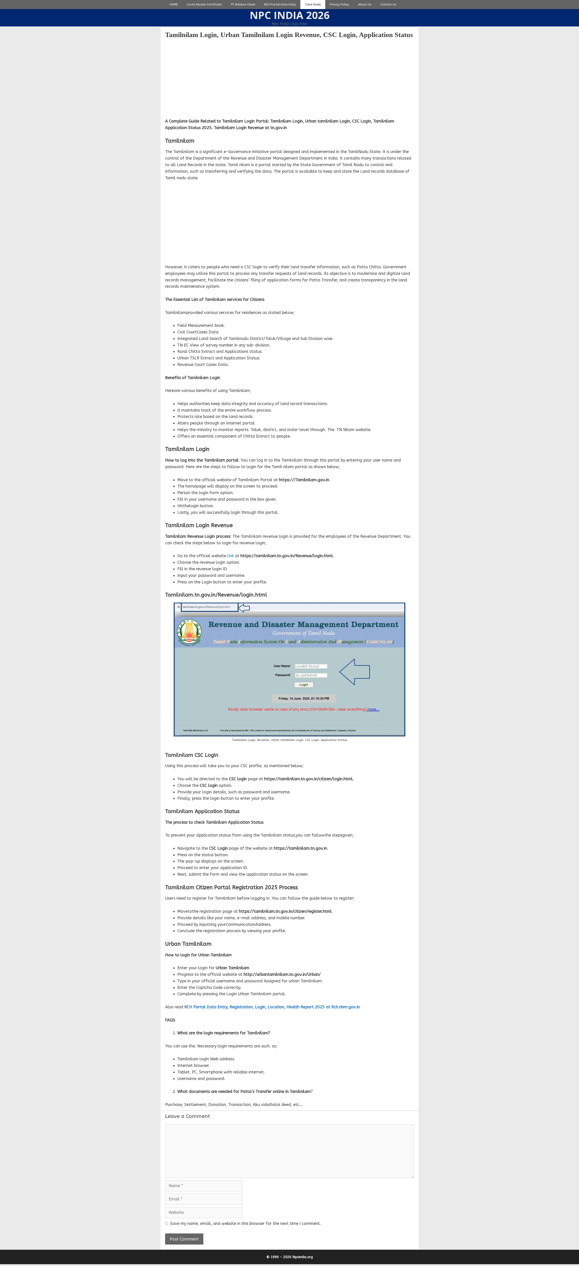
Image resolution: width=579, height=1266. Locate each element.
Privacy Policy (339, 4)
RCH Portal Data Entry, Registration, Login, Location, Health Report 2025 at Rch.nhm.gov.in (272, 1006)
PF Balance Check (243, 4)
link (230, 555)
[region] (289, 78)
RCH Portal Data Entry (280, 4)
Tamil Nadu (313, 4)
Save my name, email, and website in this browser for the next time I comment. (245, 1223)
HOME (174, 4)
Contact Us (388, 4)
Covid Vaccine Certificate (204, 4)
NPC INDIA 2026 (290, 15)
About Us (364, 4)
